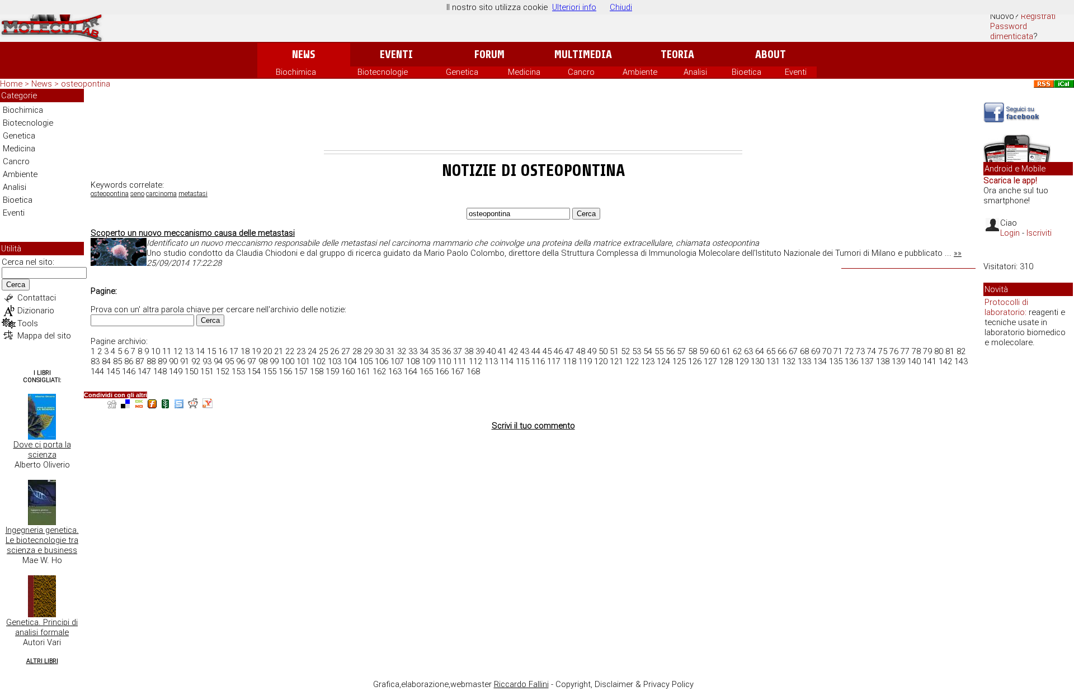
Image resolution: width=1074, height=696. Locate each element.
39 (479, 351)
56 (670, 351)
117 (553, 361)
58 (692, 351)
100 (287, 361)
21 (278, 351)
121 (616, 361)
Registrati (1038, 16)
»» (958, 253)
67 (793, 351)
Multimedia (583, 54)
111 (460, 361)
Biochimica (296, 72)
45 (547, 351)
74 (871, 351)
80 (938, 351)
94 (218, 361)
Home (11, 84)
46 (558, 351)
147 (144, 371)
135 (835, 361)
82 (961, 351)
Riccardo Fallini (521, 684)
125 (679, 361)
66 (782, 351)
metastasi (193, 194)
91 (184, 361)
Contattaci (36, 298)
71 (837, 351)
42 (513, 351)
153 (238, 371)
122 (632, 361)
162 (379, 371)
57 (681, 351)
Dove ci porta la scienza (42, 450)
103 (334, 361)
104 (350, 361)
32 (401, 351)
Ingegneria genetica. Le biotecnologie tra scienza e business (42, 540)
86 (128, 361)
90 (173, 361)
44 (535, 351)
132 (788, 361)
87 (139, 361)
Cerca (15, 284)
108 (413, 361)
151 (207, 371)
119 (585, 361)
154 (254, 371)
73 (860, 351)
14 (200, 351)
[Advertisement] (533, 119)
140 (914, 361)
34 (424, 351)
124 (663, 361)
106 (381, 361)
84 (106, 361)
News (303, 54)
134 (820, 361)
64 (759, 351)
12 (177, 351)
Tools (27, 323)
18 (245, 351)
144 (97, 371)
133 (804, 361)
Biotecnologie (382, 72)
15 (211, 351)
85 (117, 361)
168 (473, 371)
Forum (489, 54)
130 (757, 361)
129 (741, 361)
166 (442, 371)
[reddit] (193, 405)
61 (726, 351)
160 (348, 371)
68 (804, 351)
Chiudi (621, 7)
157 (301, 371)
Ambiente (640, 72)
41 (502, 351)
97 (251, 361)
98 (262, 361)
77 (905, 351)
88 (151, 361)
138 (882, 361)
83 (95, 361)
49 (591, 351)
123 (647, 361)
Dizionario (35, 311)
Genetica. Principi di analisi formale (42, 627)
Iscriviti (1039, 233)
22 (289, 351)
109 (428, 361)
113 (491, 361)
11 (166, 351)
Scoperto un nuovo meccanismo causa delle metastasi (193, 233)
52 (625, 351)
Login (1010, 233)
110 (444, 361)
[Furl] (152, 405)
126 (694, 361)
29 (368, 351)
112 (475, 361)
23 (300, 351)
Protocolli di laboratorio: (1006, 307)
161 (363, 371)
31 (390, 351)
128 (726, 361)
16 (222, 351)
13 (189, 351)
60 (714, 351)
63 (748, 351)
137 (867, 361)
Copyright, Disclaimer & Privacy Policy (624, 684)
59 (703, 351)
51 (614, 351)
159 (332, 371)
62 (737, 351)
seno (137, 194)
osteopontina (110, 194)
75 (882, 351)
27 (345, 351)
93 (206, 361)
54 (647, 351)
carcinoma (161, 194)
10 (155, 351)
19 (256, 351)
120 (600, 361)
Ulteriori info (574, 7)
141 (929, 361)
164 (410, 371)
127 (710, 361)
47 (569, 351)
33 (412, 351)
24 (312, 351)
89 (162, 361)
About (770, 54)
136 (851, 361)
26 (334, 351)
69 (815, 351)
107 (397, 361)
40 (491, 351)
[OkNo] (138, 405)
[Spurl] (179, 405)
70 (826, 351)
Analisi (695, 72)
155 (269, 371)
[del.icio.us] (125, 405)
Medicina (524, 72)
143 (961, 361)
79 (927, 351)
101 (303, 361)
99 (274, 361)
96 (240, 361)
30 (379, 351)
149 (175, 371)
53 (636, 351)
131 (773, 361)
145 (113, 371)
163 (395, 371)
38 (468, 351)
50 (603, 351)
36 (446, 351)
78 (916, 351)
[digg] (111, 405)
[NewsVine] (165, 405)
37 (457, 351)
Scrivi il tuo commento (533, 426)
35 (435, 351)
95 (229, 361)
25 (323, 351)
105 (366, 361)
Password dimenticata (1011, 31)
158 (316, 371)
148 (160, 371)
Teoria (677, 54)
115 (522, 361)
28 (356, 351)
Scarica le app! (1010, 180)
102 (319, 361)
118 (569, 361)
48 (580, 351)
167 (457, 371)
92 (195, 361)
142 (945, 361)
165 (426, 371)
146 (128, 371)
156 (285, 371)
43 (524, 351)
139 (898, 361)
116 (538, 361)
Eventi (396, 54)
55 (658, 351)
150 (191, 371)
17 (233, 351)
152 (222, 371)
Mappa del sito (44, 336)
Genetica (462, 72)
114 (507, 361)
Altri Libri (42, 661)
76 (893, 351)
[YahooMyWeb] (207, 405)
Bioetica (746, 72)
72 (849, 351)
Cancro (581, 72)
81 (949, 351)
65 (770, 351)
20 (267, 351)
